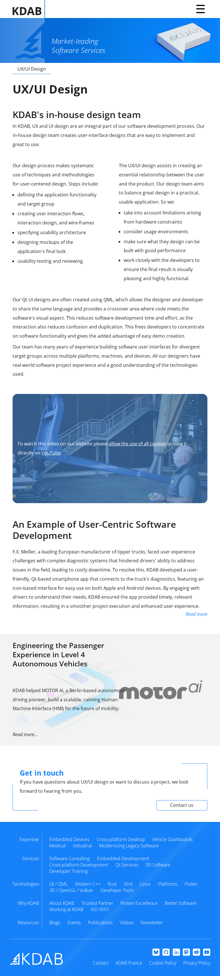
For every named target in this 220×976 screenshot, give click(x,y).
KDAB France (129, 963)
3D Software (158, 865)
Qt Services (126, 865)
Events (74, 922)
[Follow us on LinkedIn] (176, 953)
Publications (100, 922)
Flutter (191, 884)
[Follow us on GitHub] (166, 953)
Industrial (82, 845)
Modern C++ (88, 884)
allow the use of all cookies (137, 444)
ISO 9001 (100, 909)
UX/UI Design (31, 69)
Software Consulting (69, 858)
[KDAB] (29, 9)
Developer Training (68, 871)
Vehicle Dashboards (172, 839)
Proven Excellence (139, 903)
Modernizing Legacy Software (129, 845)
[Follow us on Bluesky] (156, 953)
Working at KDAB (66, 909)
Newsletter (152, 922)
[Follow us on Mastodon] (186, 953)
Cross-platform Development (78, 865)
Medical (57, 845)
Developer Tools (117, 890)
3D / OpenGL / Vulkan (71, 890)
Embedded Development (123, 858)
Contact (100, 963)
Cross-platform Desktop (121, 839)
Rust (112, 884)
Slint (128, 884)
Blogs (54, 922)
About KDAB (61, 903)
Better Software (181, 903)
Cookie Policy (162, 963)
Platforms (167, 884)
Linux (145, 884)
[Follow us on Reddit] (196, 953)
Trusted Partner (97, 903)
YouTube (51, 453)
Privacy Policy (196, 963)
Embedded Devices (69, 839)
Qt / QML (58, 884)
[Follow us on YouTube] (206, 953)
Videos (126, 922)
